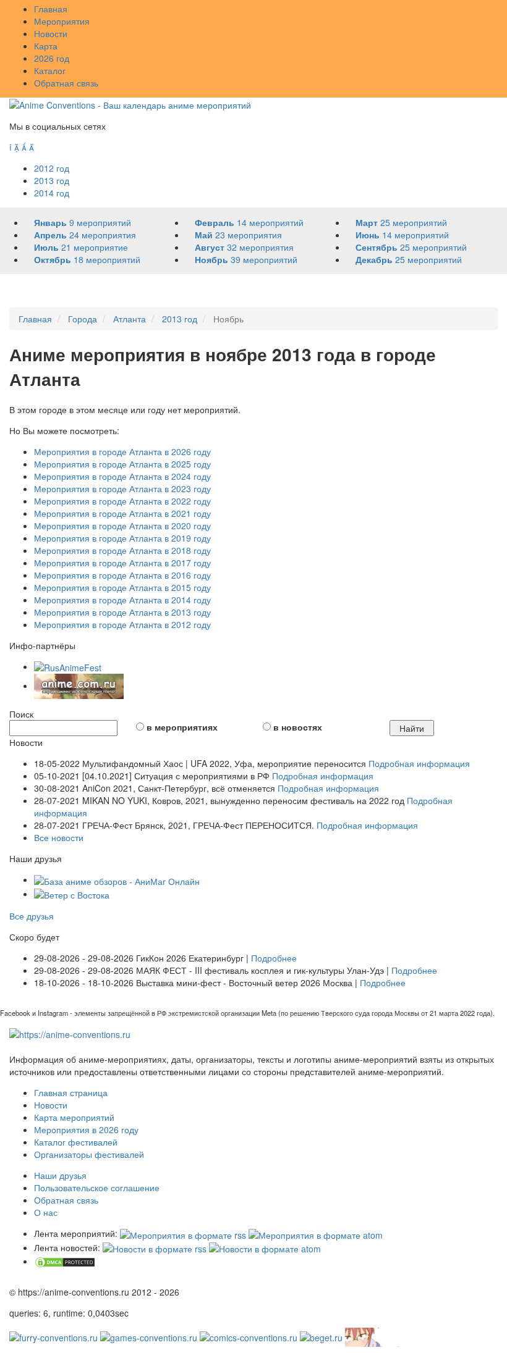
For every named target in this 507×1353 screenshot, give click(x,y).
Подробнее (274, 958)
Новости (50, 33)
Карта (46, 46)
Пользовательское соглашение (97, 1187)
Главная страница (71, 1092)
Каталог (50, 70)
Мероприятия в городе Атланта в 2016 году (122, 575)
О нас (46, 1212)
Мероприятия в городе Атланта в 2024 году (122, 476)
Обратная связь (66, 83)
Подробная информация (419, 763)
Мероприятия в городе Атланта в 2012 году (122, 624)
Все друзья (31, 916)
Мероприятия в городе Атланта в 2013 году (122, 612)
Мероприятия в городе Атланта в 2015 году (122, 587)
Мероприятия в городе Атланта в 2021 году (122, 513)
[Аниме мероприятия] (69, 1033)
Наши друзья (60, 1175)
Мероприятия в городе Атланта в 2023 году (122, 488)
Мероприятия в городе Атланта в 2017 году (122, 562)
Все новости (58, 837)
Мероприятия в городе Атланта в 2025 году (122, 464)
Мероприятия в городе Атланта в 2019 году (122, 538)
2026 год (51, 58)
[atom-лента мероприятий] (316, 1233)
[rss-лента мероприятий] (183, 1233)
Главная (50, 8)
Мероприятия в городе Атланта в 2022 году (122, 501)
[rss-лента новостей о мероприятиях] (155, 1247)
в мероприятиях (182, 727)
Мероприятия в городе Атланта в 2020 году (122, 525)
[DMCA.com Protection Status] (65, 1261)
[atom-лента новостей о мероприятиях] (265, 1247)
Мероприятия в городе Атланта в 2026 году (122, 451)
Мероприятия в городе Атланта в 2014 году (122, 599)
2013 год (51, 180)
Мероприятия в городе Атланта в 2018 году (122, 550)
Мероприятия (62, 21)
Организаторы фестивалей (89, 1154)
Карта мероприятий (74, 1117)
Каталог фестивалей (75, 1142)
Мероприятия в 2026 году (86, 1129)
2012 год (51, 168)
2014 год (51, 192)
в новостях (297, 727)
